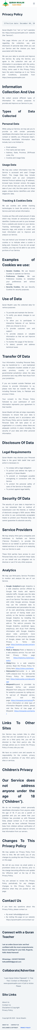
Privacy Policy (7, 1010)
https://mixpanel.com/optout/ (22, 700)
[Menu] (34, 3)
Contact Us (6, 1005)
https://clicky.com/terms (24, 668)
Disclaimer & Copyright (11, 1008)
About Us (5, 1002)
